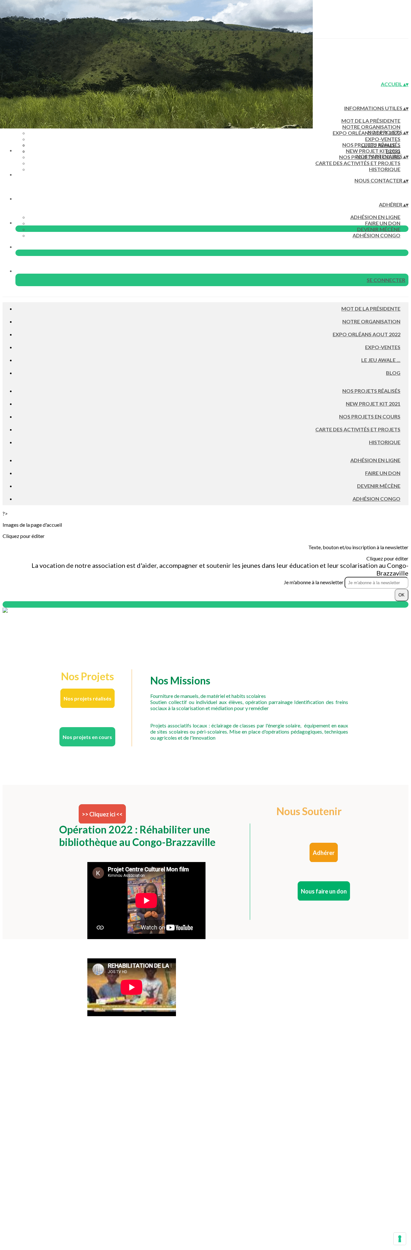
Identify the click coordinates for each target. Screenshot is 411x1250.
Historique (384, 169)
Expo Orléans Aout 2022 (366, 133)
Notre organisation (371, 127)
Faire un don (382, 223)
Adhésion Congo (376, 235)
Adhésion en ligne (375, 217)
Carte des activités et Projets (357, 163)
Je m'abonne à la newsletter (314, 582)
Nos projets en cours (369, 416)
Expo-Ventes (382, 139)
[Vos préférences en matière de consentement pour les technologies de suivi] (400, 1239)
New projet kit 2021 (373, 151)
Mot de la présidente (370, 121)
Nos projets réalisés (371, 145)
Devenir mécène (378, 229)
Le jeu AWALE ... (380, 360)
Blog (393, 373)
